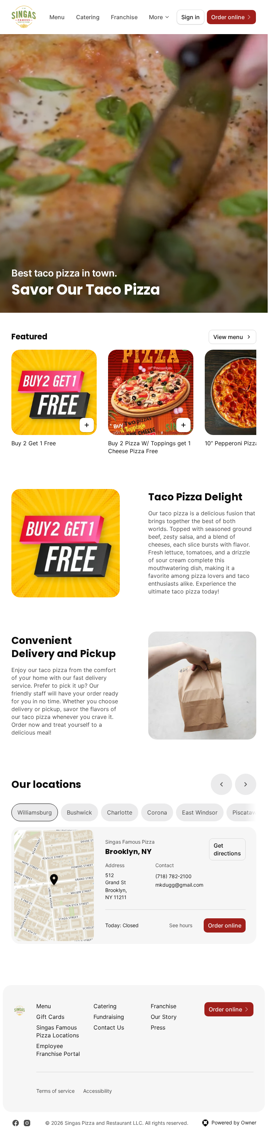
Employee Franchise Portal (58, 1049)
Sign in (190, 17)
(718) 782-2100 (173, 876)
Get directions (227, 849)
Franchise (124, 17)
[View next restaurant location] (245, 784)
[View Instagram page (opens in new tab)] (27, 1123)
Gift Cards (50, 1016)
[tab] (34, 812)
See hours (180, 925)
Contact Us (108, 1027)
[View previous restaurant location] (221, 784)
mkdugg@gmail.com (179, 885)
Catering (88, 17)
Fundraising (108, 1016)
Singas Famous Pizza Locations (57, 1031)
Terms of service (55, 1091)
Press (158, 1027)
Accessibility (97, 1091)
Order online (224, 925)
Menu (57, 17)
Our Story (164, 1016)
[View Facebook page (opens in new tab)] (15, 1123)
